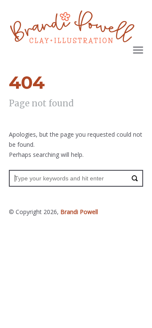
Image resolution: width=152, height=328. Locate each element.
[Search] (135, 178)
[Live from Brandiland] (72, 27)
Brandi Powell (79, 212)
